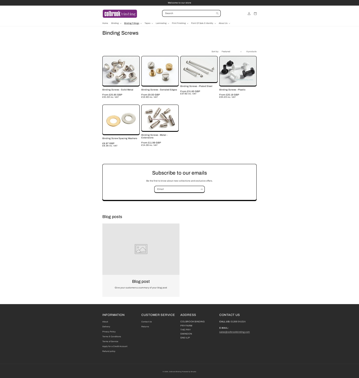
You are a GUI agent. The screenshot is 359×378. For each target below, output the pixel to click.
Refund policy (108, 351)
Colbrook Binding (175, 371)
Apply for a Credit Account (114, 346)
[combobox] (191, 13)
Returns (145, 327)
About (105, 322)
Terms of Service (110, 341)
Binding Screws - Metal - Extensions (154, 136)
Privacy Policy (109, 332)
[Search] (217, 13)
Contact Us (146, 322)
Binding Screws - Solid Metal (117, 89)
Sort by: (215, 51)
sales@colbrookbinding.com (234, 332)
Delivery (106, 327)
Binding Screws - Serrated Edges (159, 89)
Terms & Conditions (111, 337)
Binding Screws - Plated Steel (196, 86)
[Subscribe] (201, 189)
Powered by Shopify (189, 371)
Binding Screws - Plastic (232, 89)
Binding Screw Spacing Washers (119, 138)
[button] (116, 23)
